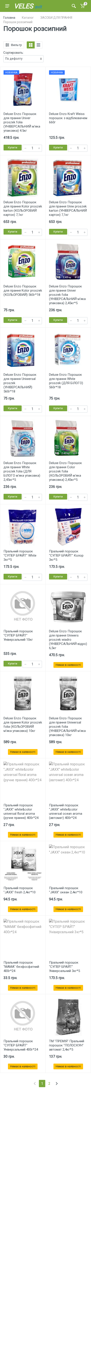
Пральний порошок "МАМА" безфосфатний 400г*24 (21, 967)
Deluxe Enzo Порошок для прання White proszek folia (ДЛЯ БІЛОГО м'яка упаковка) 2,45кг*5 (22, 471)
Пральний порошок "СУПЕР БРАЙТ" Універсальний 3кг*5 (64, 967)
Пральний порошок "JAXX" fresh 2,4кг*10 (20, 890)
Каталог (28, 17)
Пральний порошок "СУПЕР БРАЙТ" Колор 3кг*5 (66, 555)
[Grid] (31, 44)
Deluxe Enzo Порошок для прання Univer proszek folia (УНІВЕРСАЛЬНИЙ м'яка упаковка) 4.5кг (22, 122)
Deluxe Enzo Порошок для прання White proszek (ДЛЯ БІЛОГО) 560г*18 (66, 381)
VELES (28, 6)
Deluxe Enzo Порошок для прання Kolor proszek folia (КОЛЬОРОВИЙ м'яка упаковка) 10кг (23, 724)
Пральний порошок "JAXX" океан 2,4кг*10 (65, 890)
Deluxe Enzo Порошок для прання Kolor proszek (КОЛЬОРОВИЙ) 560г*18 (23, 290)
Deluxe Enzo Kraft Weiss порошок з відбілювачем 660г (68, 118)
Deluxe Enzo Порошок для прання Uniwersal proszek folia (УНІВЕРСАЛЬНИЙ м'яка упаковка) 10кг (67, 726)
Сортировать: (13, 53)
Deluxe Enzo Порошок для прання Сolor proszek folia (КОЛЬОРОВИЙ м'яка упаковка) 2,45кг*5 (65, 471)
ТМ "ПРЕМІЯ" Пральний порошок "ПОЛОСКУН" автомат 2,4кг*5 (66, 1045)
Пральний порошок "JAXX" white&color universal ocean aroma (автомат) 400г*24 (65, 811)
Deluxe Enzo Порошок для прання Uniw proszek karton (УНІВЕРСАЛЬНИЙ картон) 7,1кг (68, 208)
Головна (9, 17)
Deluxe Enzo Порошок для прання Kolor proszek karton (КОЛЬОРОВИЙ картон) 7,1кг (23, 208)
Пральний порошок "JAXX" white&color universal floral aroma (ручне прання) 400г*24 (21, 811)
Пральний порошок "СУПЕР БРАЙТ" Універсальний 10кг (18, 635)
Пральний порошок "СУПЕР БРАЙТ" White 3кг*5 (20, 555)
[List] (38, 44)
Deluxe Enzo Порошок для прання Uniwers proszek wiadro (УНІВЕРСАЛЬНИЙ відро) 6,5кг (68, 639)
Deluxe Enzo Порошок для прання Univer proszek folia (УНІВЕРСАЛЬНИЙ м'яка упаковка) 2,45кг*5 (67, 294)
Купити (12, 147)
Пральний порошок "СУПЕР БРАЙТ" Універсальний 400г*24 (21, 1045)
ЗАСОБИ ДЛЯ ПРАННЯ (56, 17)
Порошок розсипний (17, 22)
